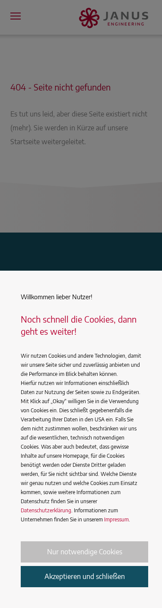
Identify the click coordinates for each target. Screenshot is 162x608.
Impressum (116, 519)
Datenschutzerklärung (46, 510)
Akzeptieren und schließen (84, 576)
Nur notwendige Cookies (84, 551)
